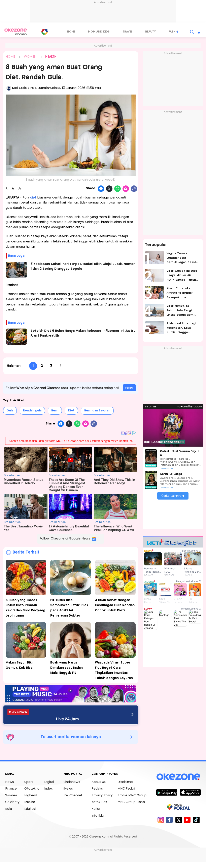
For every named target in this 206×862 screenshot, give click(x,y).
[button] (177, 31)
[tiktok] (196, 819)
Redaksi (97, 788)
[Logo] (44, 31)
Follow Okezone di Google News (65, 538)
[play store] (166, 792)
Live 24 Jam (67, 719)
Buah (54, 410)
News (9, 782)
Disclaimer (125, 782)
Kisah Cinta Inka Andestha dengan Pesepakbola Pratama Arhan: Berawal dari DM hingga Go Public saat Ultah (180, 293)
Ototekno (31, 788)
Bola (8, 808)
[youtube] (187, 819)
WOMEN (30, 56)
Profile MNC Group (131, 795)
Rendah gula (32, 410)
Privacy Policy (102, 795)
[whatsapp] (117, 188)
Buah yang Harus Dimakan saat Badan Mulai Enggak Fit (66, 667)
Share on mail (126, 188)
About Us (99, 782)
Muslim (29, 802)
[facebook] (169, 819)
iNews (68, 788)
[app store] (190, 792)
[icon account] (9, 88)
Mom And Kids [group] (99, 31)
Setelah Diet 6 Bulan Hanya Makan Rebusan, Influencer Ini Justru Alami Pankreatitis (83, 333)
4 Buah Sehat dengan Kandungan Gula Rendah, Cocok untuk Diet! (115, 605)
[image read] (17, 270)
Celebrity (12, 802)
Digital (49, 782)
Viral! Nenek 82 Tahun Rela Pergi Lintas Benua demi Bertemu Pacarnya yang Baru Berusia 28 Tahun (182, 310)
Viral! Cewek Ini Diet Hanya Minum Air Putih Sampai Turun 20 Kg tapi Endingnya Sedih (182, 276)
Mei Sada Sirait (24, 88)
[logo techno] (15, 31)
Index (48, 788)
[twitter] (178, 819)
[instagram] (160, 819)
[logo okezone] (178, 777)
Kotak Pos (99, 802)
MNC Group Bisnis (131, 802)
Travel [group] (127, 31)
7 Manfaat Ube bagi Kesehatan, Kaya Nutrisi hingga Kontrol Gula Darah (181, 328)
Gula (10, 410)
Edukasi (30, 808)
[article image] (154, 257)
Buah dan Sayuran (97, 410)
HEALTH (51, 56)
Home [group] (71, 31)
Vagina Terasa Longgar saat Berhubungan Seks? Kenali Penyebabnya (182, 258)
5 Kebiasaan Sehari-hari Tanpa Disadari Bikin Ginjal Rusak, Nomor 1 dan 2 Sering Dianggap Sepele (83, 266)
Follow (129, 387)
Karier (96, 808)
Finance (11, 788)
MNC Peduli (126, 788)
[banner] (70, 701)
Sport (28, 782)
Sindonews (72, 782)
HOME (10, 56)
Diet (71, 410)
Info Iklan (98, 815)
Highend (30, 795)
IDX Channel (73, 795)
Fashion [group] (175, 31)
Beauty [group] (150, 31)
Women (11, 795)
